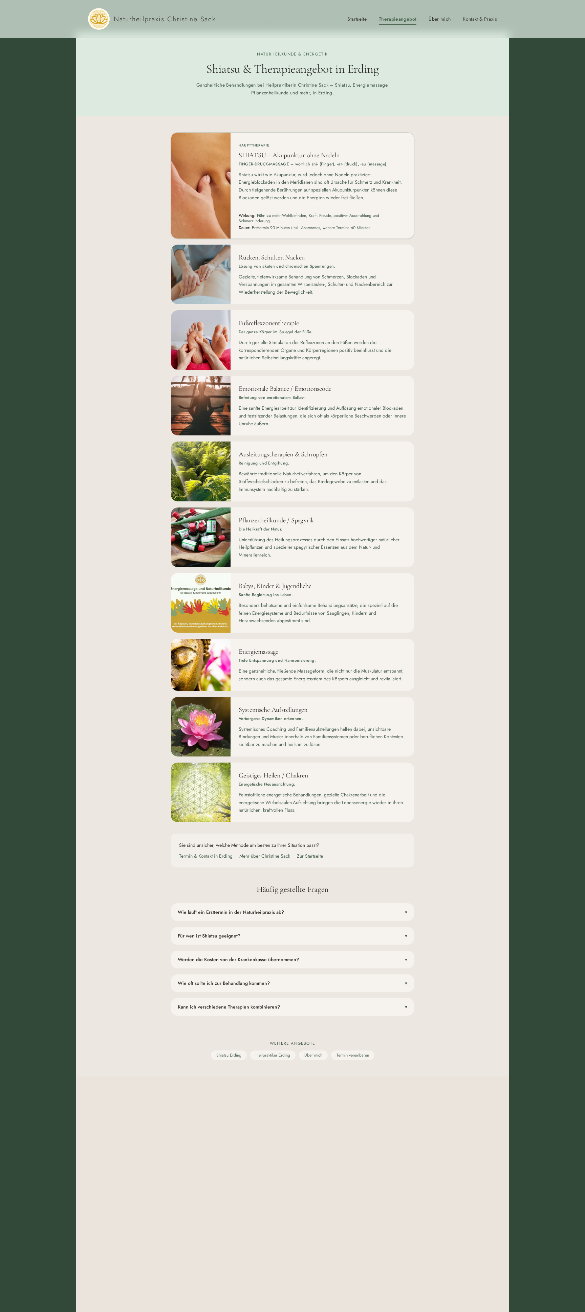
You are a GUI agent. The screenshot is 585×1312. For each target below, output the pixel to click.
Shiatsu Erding (228, 1055)
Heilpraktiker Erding (273, 1055)
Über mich (440, 19)
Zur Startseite (310, 856)
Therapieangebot (397, 19)
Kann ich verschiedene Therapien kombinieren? (292, 1006)
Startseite (357, 19)
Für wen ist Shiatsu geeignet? (292, 935)
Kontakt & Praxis (480, 19)
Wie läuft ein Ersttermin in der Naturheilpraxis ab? (292, 912)
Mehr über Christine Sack (264, 856)
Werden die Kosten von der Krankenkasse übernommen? (292, 959)
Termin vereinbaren (353, 1055)
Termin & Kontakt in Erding (206, 856)
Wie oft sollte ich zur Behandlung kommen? (292, 983)
